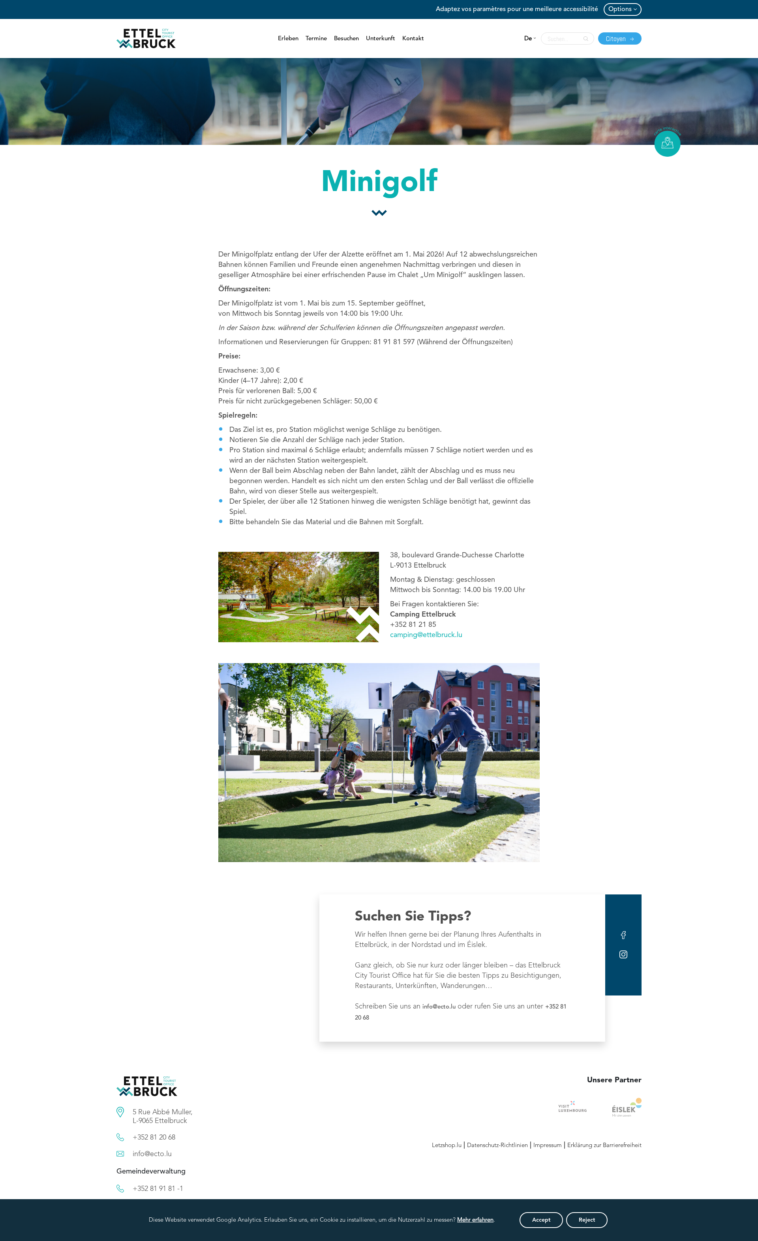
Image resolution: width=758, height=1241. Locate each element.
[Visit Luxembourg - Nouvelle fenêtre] (572, 1107)
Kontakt (413, 39)
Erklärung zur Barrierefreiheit (604, 1146)
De (528, 39)
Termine (316, 39)
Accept (541, 1220)
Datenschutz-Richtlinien (497, 1146)
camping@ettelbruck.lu (426, 635)
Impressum (547, 1146)
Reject (587, 1220)
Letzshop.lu (447, 1146)
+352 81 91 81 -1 (158, 1188)
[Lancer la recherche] (584, 38)
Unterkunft (380, 39)
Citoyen (616, 38)
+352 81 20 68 (154, 1137)
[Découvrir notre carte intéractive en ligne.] (667, 142)
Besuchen (346, 39)
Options (620, 9)
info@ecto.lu (439, 1007)
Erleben (288, 39)
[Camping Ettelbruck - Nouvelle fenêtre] (627, 1107)
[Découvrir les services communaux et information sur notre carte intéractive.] (120, 1112)
